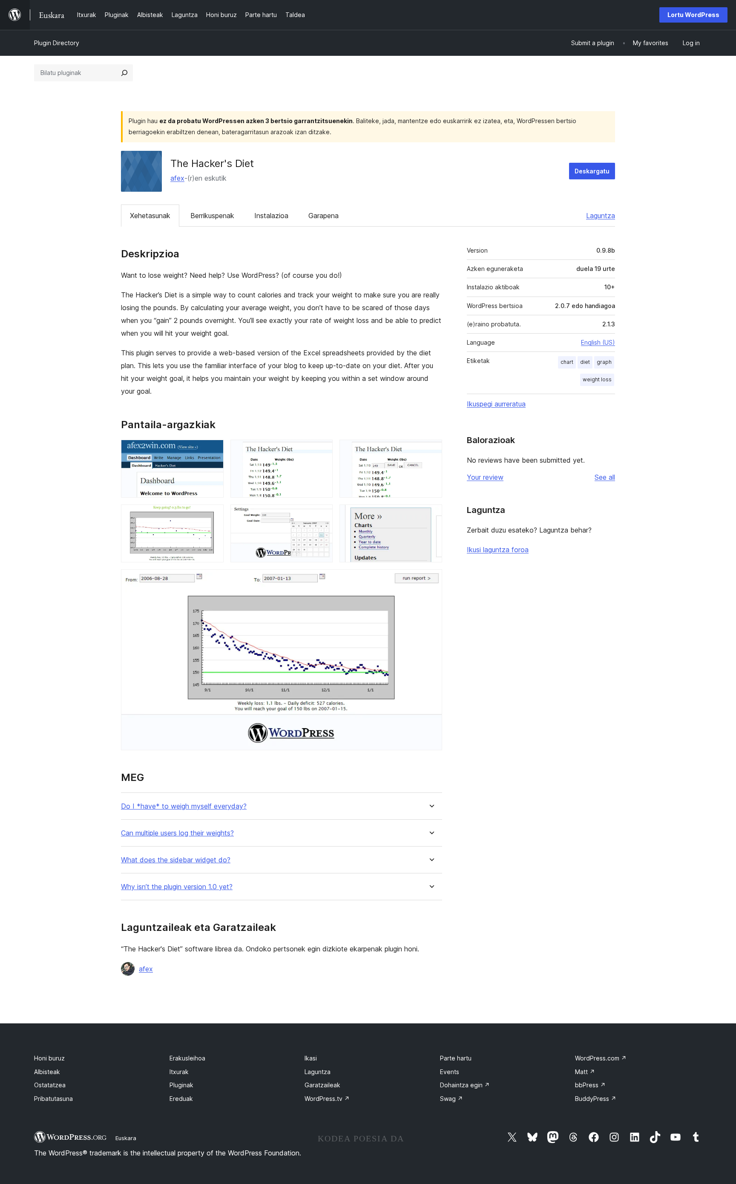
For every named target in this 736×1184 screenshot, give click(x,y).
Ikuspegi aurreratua (496, 404)
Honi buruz (49, 1058)
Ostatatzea (50, 1085)
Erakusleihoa (187, 1058)
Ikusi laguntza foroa (498, 549)
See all (605, 477)
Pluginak (181, 1085)
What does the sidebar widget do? (175, 860)
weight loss (597, 379)
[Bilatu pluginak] (124, 72)
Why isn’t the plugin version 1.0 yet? (177, 887)
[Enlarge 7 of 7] (430, 580)
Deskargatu (592, 171)
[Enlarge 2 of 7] (321, 451)
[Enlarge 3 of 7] (430, 451)
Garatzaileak (322, 1085)
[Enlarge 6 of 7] (430, 516)
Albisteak (47, 1071)
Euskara (125, 1138)
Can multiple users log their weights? (177, 833)
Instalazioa (271, 215)
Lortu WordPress (693, 14)
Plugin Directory (56, 42)
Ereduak (181, 1098)
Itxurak (179, 1071)
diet (585, 362)
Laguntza (600, 215)
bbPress (590, 1085)
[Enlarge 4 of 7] (212, 516)
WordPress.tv (327, 1098)
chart (567, 362)
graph (604, 362)
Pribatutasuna (53, 1098)
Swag (451, 1098)
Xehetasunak (150, 215)
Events (449, 1071)
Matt (585, 1071)
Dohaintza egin (465, 1085)
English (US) (598, 342)
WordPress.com (601, 1058)
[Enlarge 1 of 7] (212, 451)
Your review (485, 477)
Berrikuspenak (212, 215)
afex (177, 178)
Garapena (323, 215)
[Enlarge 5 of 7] (321, 516)
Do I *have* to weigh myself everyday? (184, 806)
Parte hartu (456, 1058)
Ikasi (311, 1058)
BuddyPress (595, 1098)
